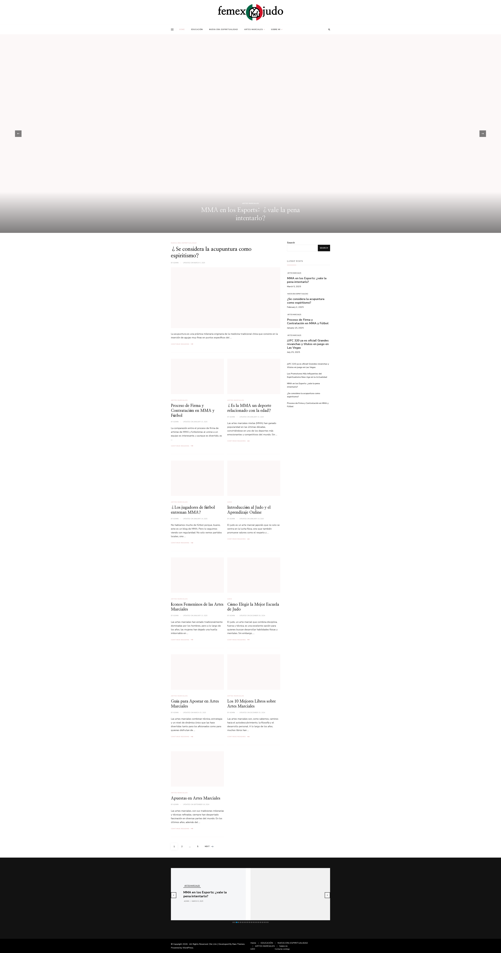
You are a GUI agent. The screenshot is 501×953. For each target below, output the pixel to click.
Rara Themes (238, 944)
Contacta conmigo (282, 949)
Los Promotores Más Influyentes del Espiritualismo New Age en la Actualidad (307, 346)
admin (175, 263)
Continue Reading (180, 344)
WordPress (188, 947)
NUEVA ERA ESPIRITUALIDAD (223, 29)
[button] (233, 922)
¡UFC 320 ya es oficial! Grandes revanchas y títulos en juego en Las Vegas (308, 322)
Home (182, 29)
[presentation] (18, 133)
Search (291, 242)
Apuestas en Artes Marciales (195, 798)
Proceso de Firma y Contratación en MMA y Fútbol (192, 410)
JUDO (229, 502)
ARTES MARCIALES (253, 29)
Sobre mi (275, 29)
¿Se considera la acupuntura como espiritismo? (305, 279)
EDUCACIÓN (197, 29)
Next (207, 846)
